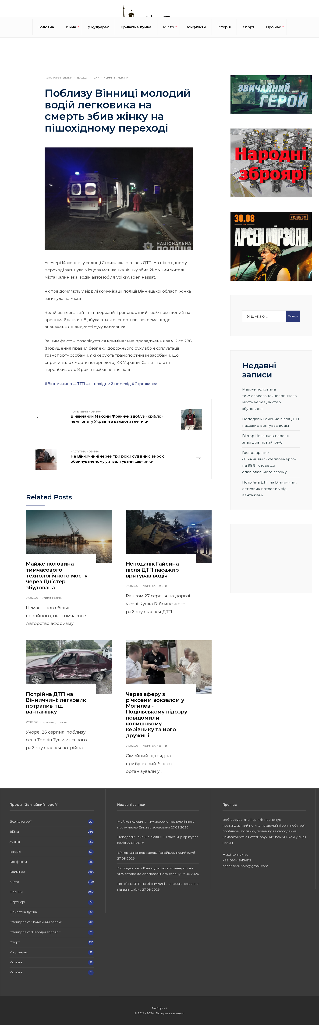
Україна (16, 962)
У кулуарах (98, 27)
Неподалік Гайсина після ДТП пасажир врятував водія (152, 570)
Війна (71, 27)
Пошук (293, 316)
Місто (168, 27)
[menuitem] (71, 27)
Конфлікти (196, 27)
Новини (123, 77)
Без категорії (20, 821)
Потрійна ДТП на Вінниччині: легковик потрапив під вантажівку (56, 703)
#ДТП (79, 383)
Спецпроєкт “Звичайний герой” (36, 922)
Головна (46, 27)
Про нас (273, 27)
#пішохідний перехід (108, 383)
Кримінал (110, 77)
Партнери (18, 902)
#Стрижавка (144, 383)
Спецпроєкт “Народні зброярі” (35, 932)
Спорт (248, 27)
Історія (224, 27)
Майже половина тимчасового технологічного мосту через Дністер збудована (57, 576)
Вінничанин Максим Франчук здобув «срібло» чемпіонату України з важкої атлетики (117, 417)
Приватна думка (136, 27)
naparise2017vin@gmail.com (245, 866)
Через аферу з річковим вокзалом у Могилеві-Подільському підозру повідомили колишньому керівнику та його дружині (157, 715)
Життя (47, 597)
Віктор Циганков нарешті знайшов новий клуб (156, 852)
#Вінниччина (58, 383)
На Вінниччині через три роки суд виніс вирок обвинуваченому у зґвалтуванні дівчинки (117, 457)
